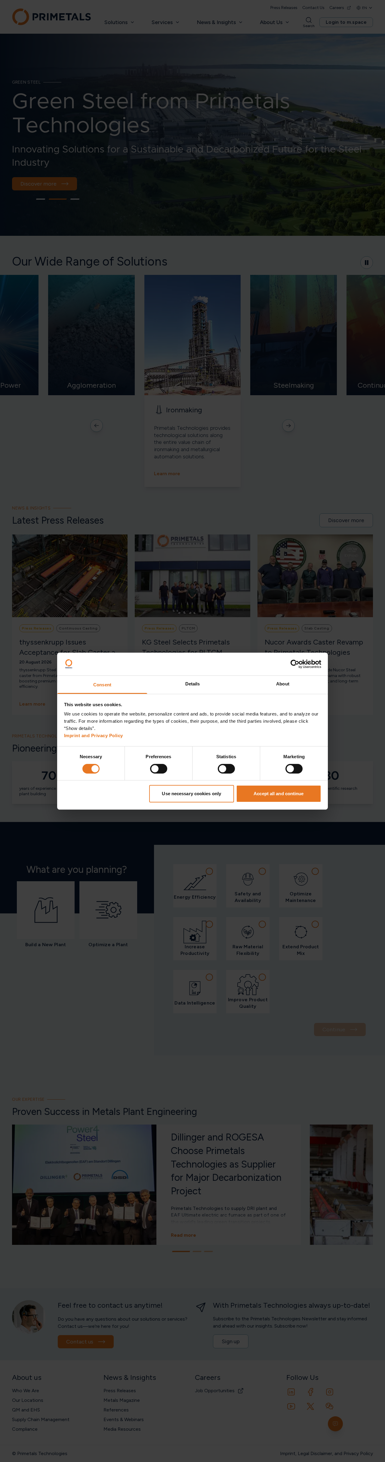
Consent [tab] (102, 684)
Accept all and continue (278, 793)
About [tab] (282, 683)
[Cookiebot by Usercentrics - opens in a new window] (295, 664)
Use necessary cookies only (191, 793)
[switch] (158, 769)
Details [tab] (192, 683)
